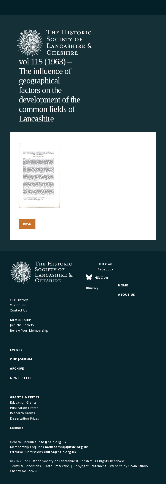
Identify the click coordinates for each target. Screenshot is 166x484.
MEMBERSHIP (20, 320)
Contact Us (18, 310)
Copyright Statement (90, 466)
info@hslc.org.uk (51, 442)
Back (27, 223)
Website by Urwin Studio (129, 466)
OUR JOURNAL (21, 359)
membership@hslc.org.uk (66, 447)
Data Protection (57, 466)
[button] (83, 7)
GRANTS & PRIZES (24, 397)
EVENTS (16, 350)
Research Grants (22, 413)
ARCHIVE (17, 368)
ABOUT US (126, 294)
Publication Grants (24, 408)
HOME (123, 285)
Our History (19, 300)
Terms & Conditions (25, 466)
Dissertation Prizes (24, 418)
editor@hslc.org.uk (60, 452)
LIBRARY (16, 428)
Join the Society (22, 325)
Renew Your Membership (29, 330)
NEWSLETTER (21, 378)
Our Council (18, 305)
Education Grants (23, 402)
